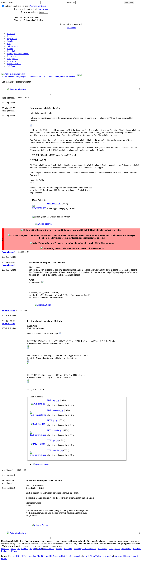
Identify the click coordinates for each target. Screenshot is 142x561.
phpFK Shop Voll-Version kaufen (98, 556)
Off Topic (11, 66)
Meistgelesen (12, 58)
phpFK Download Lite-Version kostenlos (64, 556)
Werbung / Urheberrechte (18, 53)
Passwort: (70, 2)
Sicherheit (11, 51)
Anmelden (43, 9)
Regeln (10, 41)
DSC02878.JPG (54, 203)
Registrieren (12, 38)
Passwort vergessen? (38, 6)
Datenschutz (12, 46)
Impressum (11, 61)
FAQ (9, 43)
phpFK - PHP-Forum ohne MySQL (29, 556)
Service (10, 48)
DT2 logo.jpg (53, 440)
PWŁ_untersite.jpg (55, 410)
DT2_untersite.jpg (55, 450)
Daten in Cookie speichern (16, 6)
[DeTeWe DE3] (81, 75)
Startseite (11, 33)
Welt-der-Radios (14, 63)
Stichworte (11, 56)
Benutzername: (7, 2)
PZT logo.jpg (53, 420)
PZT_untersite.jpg (55, 430)
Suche (9, 36)
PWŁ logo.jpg (53, 400)
